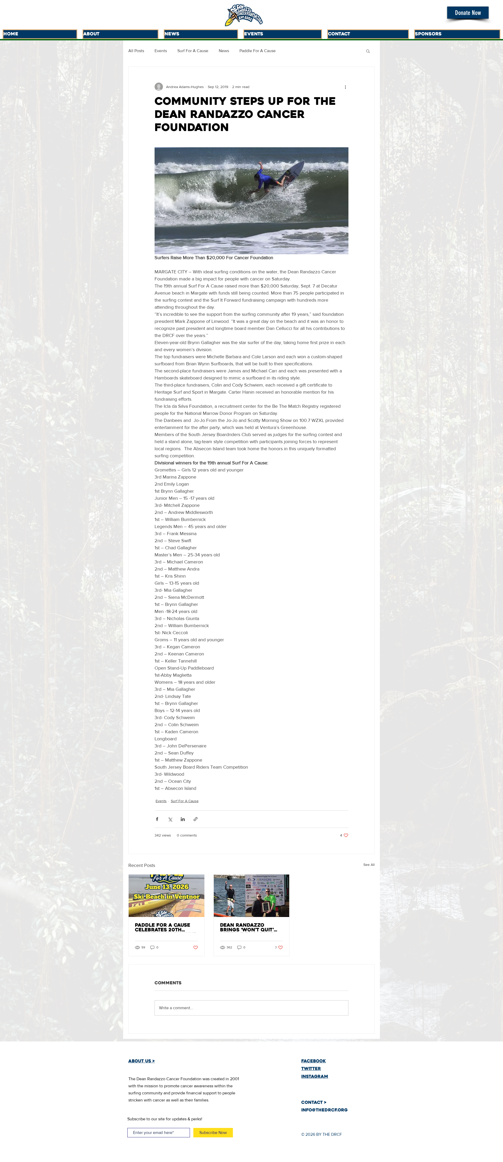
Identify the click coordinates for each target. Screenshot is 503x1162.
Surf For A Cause (192, 50)
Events (161, 50)
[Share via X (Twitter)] (169, 819)
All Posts (136, 50)
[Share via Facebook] (157, 819)
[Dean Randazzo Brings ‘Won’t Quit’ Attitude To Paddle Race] (251, 896)
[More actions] (345, 87)
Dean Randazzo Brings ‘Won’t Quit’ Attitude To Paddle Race (247, 928)
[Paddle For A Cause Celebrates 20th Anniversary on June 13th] (166, 896)
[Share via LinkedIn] (182, 819)
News (224, 50)
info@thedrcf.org (324, 1110)
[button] (468, 13)
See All (369, 864)
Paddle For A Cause (257, 50)
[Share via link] (195, 819)
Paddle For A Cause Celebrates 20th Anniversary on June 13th (165, 928)
